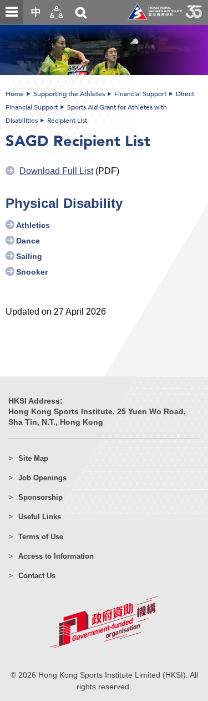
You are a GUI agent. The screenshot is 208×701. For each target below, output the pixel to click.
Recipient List (67, 120)
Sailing (29, 256)
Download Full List (56, 171)
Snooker (32, 272)
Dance (28, 241)
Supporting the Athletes (69, 94)
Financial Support (140, 94)
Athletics (33, 225)
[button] (56, 12)
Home (15, 94)
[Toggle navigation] (11, 12)
